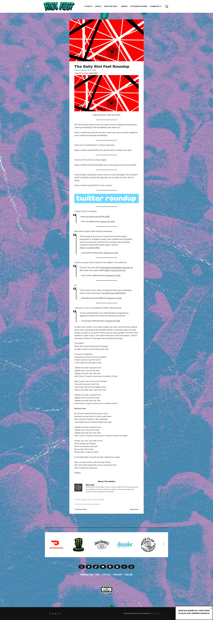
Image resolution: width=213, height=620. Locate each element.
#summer (126, 267)
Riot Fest (94, 73)
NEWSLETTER (87, 574)
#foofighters (116, 267)
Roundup (101, 499)
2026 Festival (110, 6)
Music (90, 499)
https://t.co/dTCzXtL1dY (115, 270)
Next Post (134, 509)
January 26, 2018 (107, 221)
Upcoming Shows (138, 6)
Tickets (88, 6)
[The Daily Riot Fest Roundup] (106, 40)
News (95, 499)
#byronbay (105, 267)
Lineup (98, 6)
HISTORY (117, 574)
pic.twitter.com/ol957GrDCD (114, 293)
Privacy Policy (156, 613)
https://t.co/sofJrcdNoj (90, 248)
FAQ (97, 574)
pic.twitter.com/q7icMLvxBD (98, 216)
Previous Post (80, 509)
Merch (124, 6)
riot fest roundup (86, 504)
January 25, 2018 (113, 321)
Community (155, 6)
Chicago (84, 499)
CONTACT (106, 574)
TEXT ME (128, 574)
